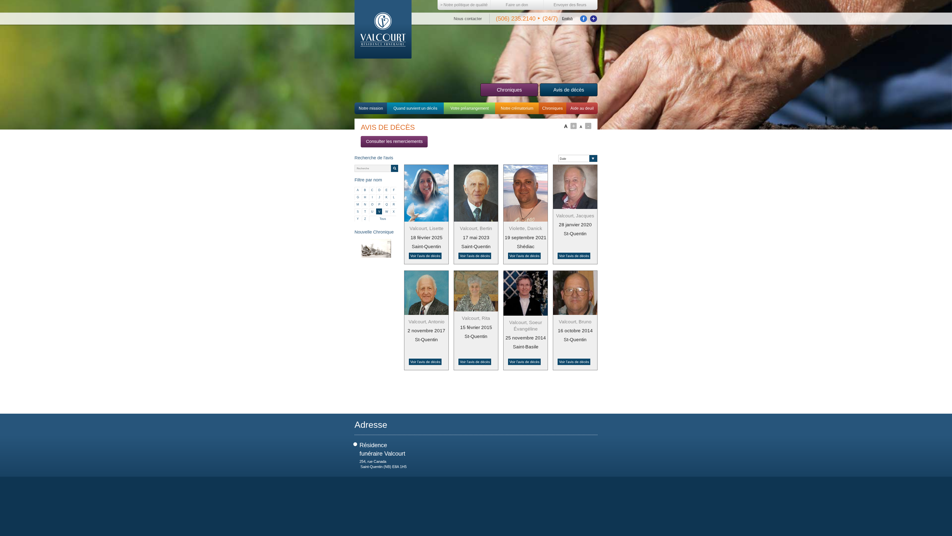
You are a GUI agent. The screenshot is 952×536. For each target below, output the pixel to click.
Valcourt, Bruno (575, 321)
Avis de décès (568, 90)
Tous (383, 219)
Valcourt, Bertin (476, 228)
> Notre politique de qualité (464, 5)
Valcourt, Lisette (427, 228)
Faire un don (517, 5)
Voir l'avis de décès (425, 256)
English (567, 18)
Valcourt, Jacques (575, 215)
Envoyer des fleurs (570, 5)
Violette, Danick (525, 228)
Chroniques (509, 90)
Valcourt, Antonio (427, 321)
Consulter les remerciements (394, 141)
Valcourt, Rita (476, 318)
